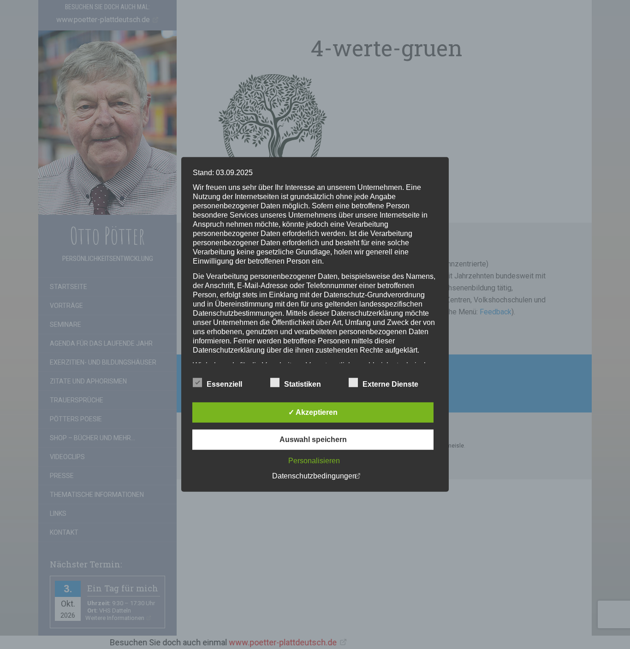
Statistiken (302, 384)
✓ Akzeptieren (313, 412)
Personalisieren (314, 461)
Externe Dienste (390, 384)
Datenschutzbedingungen (314, 476)
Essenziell (224, 384)
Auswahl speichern (313, 439)
